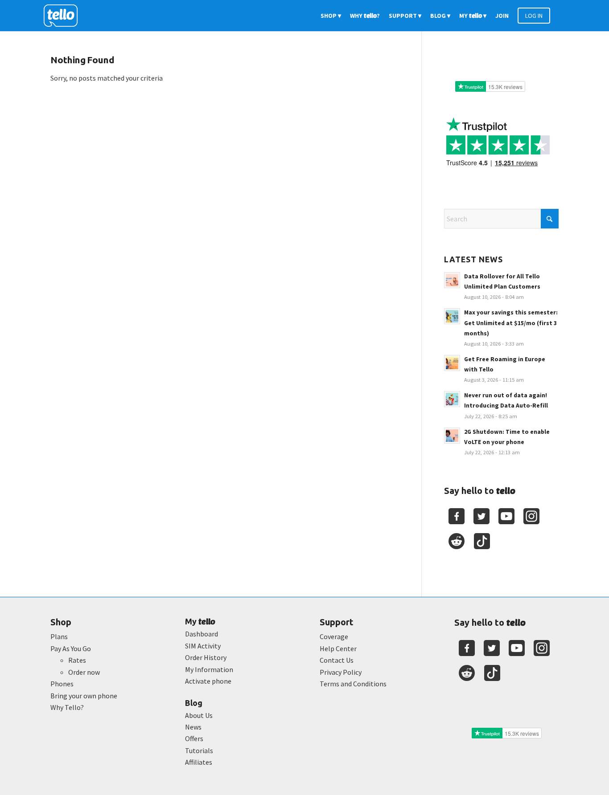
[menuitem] (331, 15)
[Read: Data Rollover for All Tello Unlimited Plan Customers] (452, 280)
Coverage (334, 636)
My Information (209, 669)
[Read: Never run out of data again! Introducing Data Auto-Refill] (452, 399)
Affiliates (198, 762)
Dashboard (201, 633)
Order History (205, 657)
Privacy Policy (341, 672)
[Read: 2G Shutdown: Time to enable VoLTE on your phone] (452, 436)
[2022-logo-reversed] (64, 15)
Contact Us (337, 660)
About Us (199, 715)
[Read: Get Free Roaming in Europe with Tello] (452, 363)
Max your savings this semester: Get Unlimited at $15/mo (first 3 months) (511, 323)
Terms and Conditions (353, 683)
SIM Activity (203, 645)
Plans (59, 636)
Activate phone (208, 681)
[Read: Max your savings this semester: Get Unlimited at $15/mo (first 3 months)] (452, 316)
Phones (62, 683)
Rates (77, 660)
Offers (194, 738)
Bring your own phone (83, 695)
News (193, 726)
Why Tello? (67, 707)
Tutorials (199, 750)
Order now (84, 672)
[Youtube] (506, 516)
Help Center (338, 648)
